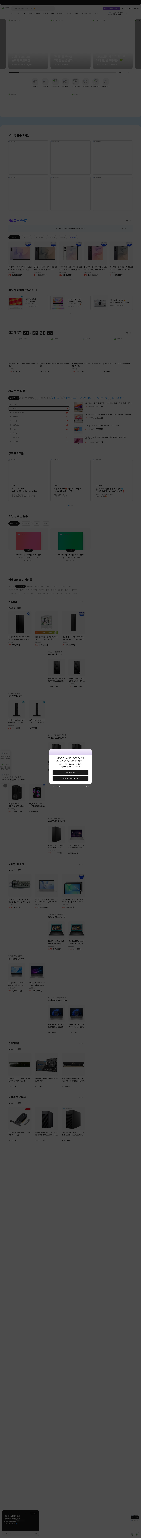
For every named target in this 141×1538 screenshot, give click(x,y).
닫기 (87, 786)
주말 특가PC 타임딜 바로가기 (70, 778)
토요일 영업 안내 (70, 772)
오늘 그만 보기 (56, 786)
